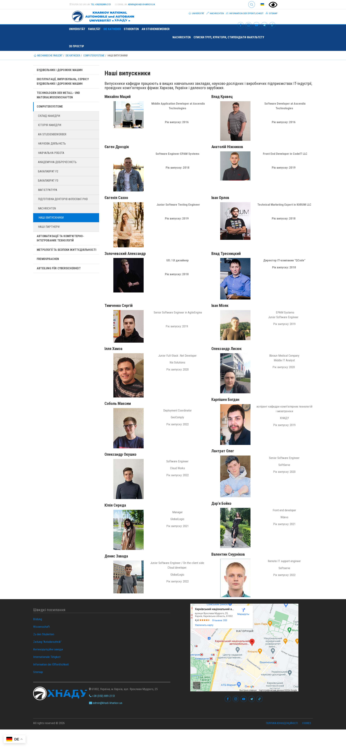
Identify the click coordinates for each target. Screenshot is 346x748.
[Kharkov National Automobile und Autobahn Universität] (101, 15)
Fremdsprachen (48, 259)
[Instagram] (248, 25)
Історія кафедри (49, 125)
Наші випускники (51, 217)
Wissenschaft (41, 626)
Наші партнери (49, 226)
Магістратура (47, 190)
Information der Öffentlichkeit (246, 13)
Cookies (306, 723)
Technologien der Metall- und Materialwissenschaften (58, 95)
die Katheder (112, 29)
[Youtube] (256, 25)
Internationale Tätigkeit (47, 657)
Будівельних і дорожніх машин (60, 70)
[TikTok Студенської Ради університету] (272, 25)
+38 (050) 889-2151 (103, 696)
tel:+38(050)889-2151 (101, 4)
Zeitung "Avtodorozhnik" (47, 642)
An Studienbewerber (156, 29)
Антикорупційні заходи (48, 649)
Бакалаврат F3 (48, 180)
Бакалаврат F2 (48, 171)
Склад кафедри (49, 116)
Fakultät (94, 29)
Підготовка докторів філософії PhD (63, 199)
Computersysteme (50, 106)
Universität (197, 13)
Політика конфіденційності (282, 723)
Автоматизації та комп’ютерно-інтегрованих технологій (60, 238)
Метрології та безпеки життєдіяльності (66, 249)
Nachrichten (216, 13)
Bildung (37, 619)
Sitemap (272, 13)
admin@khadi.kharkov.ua (141, 4)
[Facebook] (240, 25)
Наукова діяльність (52, 143)
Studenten (131, 29)
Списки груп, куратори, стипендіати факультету (229, 37)
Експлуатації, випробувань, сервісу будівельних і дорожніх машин (63, 81)
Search (250, 1)
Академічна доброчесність (57, 162)
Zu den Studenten (43, 634)
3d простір (76, 46)
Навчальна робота (51, 153)
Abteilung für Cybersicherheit (59, 268)
